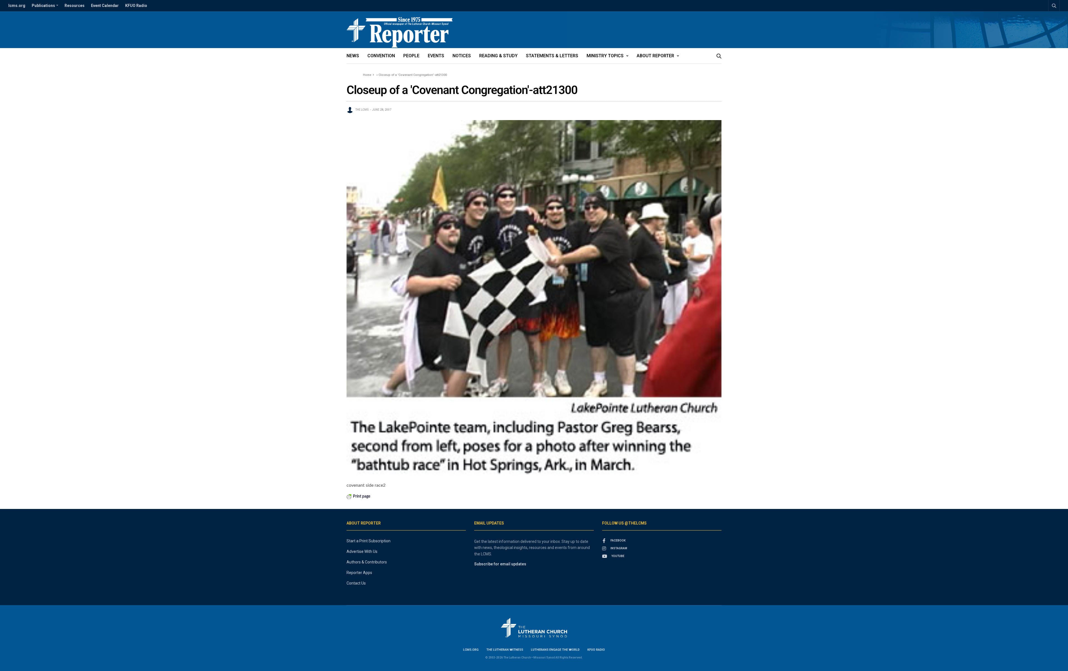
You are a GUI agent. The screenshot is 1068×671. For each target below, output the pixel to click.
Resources (75, 5)
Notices (462, 55)
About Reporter (655, 55)
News (353, 55)
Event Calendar (105, 5)
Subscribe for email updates (500, 564)
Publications (43, 5)
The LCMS (362, 109)
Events (436, 55)
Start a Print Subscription (368, 541)
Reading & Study (498, 55)
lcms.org (16, 5)
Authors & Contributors (367, 562)
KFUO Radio (136, 5)
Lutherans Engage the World (555, 650)
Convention (381, 55)
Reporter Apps (359, 572)
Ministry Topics (605, 55)
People (411, 55)
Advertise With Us (362, 551)
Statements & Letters (552, 55)
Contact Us (356, 583)
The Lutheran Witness (504, 650)
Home (367, 75)
